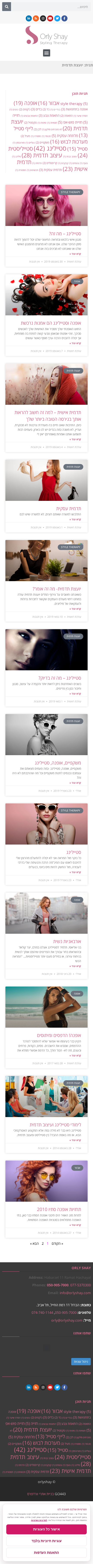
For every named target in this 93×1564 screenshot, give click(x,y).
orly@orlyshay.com (66, 1320)
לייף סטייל (50, 1436)
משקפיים (42, 142)
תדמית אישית (70, 1471)
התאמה (66, 116)
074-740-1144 (42, 1312)
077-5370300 (80, 1285)
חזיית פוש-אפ (70, 122)
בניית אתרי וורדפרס (40, 1493)
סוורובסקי (19, 142)
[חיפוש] (6, 6)
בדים (36, 109)
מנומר (46, 136)
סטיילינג (50, 148)
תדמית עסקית (50, 170)
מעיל (25, 136)
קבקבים (63, 163)
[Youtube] (50, 18)
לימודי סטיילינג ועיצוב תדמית (55, 1125)
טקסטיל (30, 122)
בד (46, 109)
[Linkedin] (29, 18)
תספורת (20, 170)
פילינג (16, 156)
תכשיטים (32, 170)
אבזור (48, 103)
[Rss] (36, 18)
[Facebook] (64, 18)
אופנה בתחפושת (74, 109)
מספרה (36, 136)
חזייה (32, 1423)
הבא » (34, 1243)
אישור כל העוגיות (46, 1529)
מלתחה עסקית (65, 135)
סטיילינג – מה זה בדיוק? (59, 678)
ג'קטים (24, 109)
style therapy (74, 103)
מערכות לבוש (69, 141)
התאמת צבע (49, 115)
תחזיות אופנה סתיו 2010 (59, 1209)
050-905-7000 (58, 1285)
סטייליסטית (73, 1457)
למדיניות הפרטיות (39, 1520)
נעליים (30, 142)
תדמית (37, 163)
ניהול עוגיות (81, 1361)
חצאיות (52, 122)
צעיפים (74, 163)
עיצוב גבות (70, 156)
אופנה (25, 102)
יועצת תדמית (32, 1429)
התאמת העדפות (46, 1552)
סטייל (77, 148)
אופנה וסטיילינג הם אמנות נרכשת (51, 323)
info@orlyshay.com (75, 1292)
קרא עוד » (75, 254)
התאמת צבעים (29, 115)
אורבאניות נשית (67, 941)
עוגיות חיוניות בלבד (47, 1541)
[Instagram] (43, 18)
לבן (37, 129)
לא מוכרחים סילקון (52, 129)
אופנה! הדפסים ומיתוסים (59, 1035)
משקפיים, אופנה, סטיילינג (58, 763)
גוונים (14, 109)
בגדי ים (55, 109)
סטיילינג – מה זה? (65, 234)
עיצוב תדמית (42, 155)
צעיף (84, 163)
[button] (46, 52)
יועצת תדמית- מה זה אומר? (57, 589)
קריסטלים (50, 163)
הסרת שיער (81, 115)
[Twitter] (57, 18)
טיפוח (42, 122)
